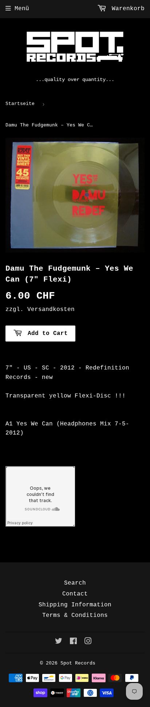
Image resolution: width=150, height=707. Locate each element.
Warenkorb (126, 8)
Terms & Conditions (75, 615)
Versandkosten (51, 309)
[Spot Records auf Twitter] (58, 642)
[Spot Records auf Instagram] (88, 642)
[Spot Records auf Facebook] (73, 642)
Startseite (20, 103)
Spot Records (77, 663)
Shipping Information (75, 605)
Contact (75, 594)
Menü (22, 8)
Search (75, 583)
